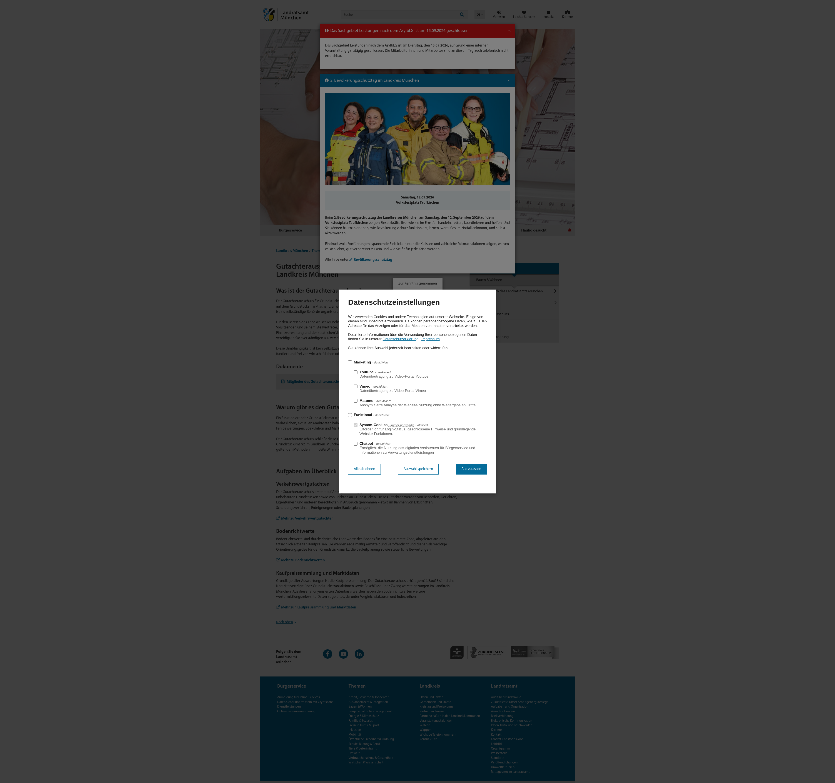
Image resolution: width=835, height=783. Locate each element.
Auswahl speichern (418, 469)
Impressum (430, 339)
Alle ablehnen (364, 469)
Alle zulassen (471, 469)
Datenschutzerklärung (400, 339)
